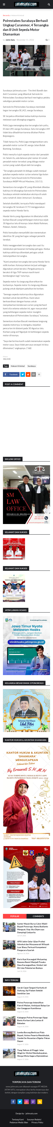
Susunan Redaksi (34, 1119)
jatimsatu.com (32, 1113)
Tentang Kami (18, 1119)
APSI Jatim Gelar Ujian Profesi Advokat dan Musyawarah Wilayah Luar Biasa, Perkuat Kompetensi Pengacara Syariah (33, 945)
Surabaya (32, 366)
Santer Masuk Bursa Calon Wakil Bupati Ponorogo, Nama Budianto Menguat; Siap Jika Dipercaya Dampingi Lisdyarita (32, 928)
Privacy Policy (37, 1122)
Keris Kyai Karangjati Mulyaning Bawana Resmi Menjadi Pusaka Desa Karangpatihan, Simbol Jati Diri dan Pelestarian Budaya (32, 963)
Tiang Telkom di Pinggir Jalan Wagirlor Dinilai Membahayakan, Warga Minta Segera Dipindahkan (32, 1053)
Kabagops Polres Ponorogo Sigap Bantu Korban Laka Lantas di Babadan (32, 1020)
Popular (14, 916)
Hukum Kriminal (17, 15)
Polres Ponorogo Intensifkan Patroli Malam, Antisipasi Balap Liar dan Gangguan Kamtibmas (33, 1005)
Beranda (6, 15)
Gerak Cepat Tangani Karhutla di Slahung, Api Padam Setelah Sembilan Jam (32, 990)
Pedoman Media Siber (19, 1122)
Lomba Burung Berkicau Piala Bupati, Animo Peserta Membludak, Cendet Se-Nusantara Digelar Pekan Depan (33, 1036)
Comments (38, 916)
